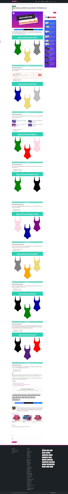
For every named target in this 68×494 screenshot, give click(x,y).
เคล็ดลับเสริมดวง (17, 4)
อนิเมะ (48, 466)
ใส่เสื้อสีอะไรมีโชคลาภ (16, 399)
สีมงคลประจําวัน (26, 394)
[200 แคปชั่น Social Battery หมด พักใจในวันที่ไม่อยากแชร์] (47, 37)
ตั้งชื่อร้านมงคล (29, 468)
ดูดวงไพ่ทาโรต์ (29, 471)
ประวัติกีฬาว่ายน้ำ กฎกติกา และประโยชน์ (18, 383)
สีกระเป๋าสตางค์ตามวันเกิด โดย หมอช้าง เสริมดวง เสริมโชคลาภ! (21, 384)
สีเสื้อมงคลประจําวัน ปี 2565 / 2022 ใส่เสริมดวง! (21, 120)
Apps (49, 1)
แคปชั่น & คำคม (42, 1)
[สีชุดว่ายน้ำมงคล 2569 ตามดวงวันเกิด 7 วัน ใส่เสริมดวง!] (14, 125)
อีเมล (13, 438)
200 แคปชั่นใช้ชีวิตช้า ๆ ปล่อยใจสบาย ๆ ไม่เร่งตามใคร (52, 44)
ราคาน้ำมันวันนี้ (29, 467)
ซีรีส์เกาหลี (48, 452)
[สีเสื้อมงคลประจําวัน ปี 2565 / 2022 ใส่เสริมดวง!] (14, 121)
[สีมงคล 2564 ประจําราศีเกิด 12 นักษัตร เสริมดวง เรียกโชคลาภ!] (30, 121)
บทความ (39, 1)
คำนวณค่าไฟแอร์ (29, 476)
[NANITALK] (15, 1)
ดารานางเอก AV (45, 457)
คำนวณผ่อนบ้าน (29, 480)
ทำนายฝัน (40, 75)
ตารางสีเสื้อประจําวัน (15, 394)
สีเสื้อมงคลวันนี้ (29, 473)
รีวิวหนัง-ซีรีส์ (46, 1)
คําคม (51, 450)
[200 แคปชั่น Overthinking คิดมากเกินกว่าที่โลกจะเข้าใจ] (47, 32)
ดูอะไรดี (28, 454)
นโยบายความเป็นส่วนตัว (20, 492)
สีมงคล (21, 394)
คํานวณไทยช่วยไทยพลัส (30, 488)
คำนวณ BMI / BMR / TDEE (31, 485)
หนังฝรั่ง (44, 466)
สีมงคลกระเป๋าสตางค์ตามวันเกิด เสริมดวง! (18, 385)
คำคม (48, 450)
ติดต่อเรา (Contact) (14, 449)
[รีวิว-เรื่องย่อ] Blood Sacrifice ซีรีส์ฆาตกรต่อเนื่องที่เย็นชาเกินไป (52, 48)
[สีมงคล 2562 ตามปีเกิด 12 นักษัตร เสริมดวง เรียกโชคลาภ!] (27, 417)
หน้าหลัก (36, 1)
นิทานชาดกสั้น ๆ (50, 459)
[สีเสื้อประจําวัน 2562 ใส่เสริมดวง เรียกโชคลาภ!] (38, 417)
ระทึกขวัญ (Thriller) (50, 464)
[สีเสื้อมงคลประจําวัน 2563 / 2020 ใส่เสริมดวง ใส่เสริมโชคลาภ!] (30, 125)
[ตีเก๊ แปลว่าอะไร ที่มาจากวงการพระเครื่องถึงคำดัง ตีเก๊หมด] (47, 27)
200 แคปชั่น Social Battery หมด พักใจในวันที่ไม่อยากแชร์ (52, 37)
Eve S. (17, 406)
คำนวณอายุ (28, 477)
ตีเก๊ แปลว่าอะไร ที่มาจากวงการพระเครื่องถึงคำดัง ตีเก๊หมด (52, 27)
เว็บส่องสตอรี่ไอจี (29, 474)
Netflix (44, 450)
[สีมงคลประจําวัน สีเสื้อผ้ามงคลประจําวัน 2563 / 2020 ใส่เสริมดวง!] (16, 417)
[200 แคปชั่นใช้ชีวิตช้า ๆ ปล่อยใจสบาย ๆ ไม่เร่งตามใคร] (47, 44)
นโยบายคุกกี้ (17, 492)
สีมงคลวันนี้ (31, 394)
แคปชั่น (51, 466)
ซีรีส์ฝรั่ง (44, 452)
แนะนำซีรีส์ (28, 457)
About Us (13, 452)
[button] (0, 41)
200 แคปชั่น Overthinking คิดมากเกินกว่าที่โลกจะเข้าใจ (52, 32)
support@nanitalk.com (15, 451)
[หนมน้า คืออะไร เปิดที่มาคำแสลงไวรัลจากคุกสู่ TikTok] (47, 23)
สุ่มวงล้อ (28, 465)
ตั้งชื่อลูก (28, 461)
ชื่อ (12, 435)
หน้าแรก (13, 4)
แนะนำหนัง (28, 455)
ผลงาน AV (44, 464)
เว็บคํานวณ (28, 486)
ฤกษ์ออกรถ (28, 483)
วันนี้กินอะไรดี (29, 489)
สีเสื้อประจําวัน (37, 394)
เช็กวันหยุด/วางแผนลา (30, 479)
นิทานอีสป (28, 470)
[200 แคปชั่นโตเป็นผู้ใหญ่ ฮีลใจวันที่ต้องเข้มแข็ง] (47, 41)
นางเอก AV (44, 459)
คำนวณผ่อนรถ (29, 482)
